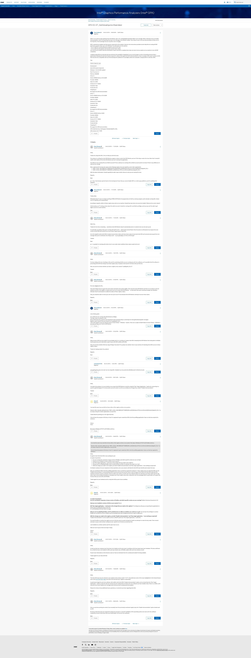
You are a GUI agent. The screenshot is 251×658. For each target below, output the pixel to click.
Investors (107, 642)
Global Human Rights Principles (162, 650)
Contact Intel (95, 642)
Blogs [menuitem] (56, 6)
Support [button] (16, 2)
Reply (157, 133)
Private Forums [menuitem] (63, 6)
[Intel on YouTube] (92, 645)
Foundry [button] (46, 2)
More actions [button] (156, 25)
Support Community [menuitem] (5, 6)
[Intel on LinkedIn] (89, 645)
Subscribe (146, 25)
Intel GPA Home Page (101, 579)
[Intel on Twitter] (86, 645)
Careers (112, 642)
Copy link (149, 184)
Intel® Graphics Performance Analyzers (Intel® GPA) (98, 21)
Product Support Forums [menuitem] (37, 6)
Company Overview (86, 642)
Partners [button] (39, 2)
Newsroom (101, 642)
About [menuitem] (13, 6)
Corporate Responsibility (120, 642)
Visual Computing (111, 19)
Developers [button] (31, 2)
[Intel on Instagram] (95, 645)
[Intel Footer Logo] (75, 646)
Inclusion (129, 642)
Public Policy (135, 642)
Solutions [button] (23, 2)
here (126, 628)
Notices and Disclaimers (105, 650)
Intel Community (91, 19)
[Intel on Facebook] (82, 645)
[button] (160, 33)
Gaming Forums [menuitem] (48, 6)
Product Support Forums (101, 19)
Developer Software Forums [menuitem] (23, 6)
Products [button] (9, 2)
